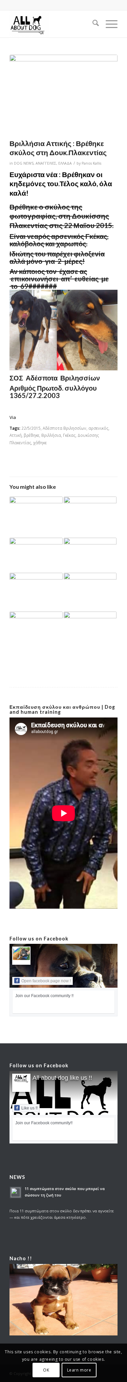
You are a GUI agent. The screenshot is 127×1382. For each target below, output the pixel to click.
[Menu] (108, 23)
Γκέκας (69, 435)
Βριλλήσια (51, 435)
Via (12, 417)
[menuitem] (92, 23)
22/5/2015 (31, 428)
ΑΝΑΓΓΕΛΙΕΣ (46, 163)
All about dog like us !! (62, 1077)
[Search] (92, 23)
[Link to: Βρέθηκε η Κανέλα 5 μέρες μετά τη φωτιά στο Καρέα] (35, 517)
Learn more (79, 1370)
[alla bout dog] (52, 23)
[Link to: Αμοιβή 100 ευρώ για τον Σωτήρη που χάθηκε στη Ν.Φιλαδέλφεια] (90, 511)
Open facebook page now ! (46, 981)
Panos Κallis (91, 163)
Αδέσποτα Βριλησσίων (64, 428)
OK (46, 1370)
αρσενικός (98, 428)
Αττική (15, 435)
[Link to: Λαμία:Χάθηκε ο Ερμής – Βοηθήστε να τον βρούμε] (35, 591)
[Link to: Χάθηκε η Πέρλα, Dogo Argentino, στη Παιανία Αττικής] (90, 555)
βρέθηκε (31, 435)
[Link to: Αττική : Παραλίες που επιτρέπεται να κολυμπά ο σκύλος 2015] (90, 592)
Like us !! (29, 1108)
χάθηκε (40, 442)
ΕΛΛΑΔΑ (65, 163)
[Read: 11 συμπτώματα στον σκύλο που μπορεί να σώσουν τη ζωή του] (15, 1192)
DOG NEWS (24, 163)
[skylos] (63, 95)
